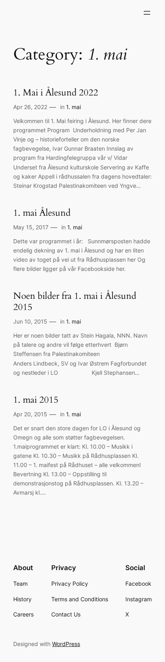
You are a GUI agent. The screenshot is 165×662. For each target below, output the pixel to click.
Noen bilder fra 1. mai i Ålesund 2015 (74, 301)
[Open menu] (147, 13)
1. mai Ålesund (41, 213)
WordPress (66, 643)
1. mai (73, 106)
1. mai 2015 (35, 400)
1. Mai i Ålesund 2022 (55, 92)
